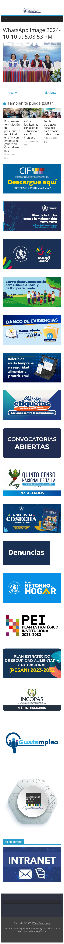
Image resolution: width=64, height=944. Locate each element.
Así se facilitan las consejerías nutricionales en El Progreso (31, 129)
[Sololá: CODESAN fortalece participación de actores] (51, 110)
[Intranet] (32, 848)
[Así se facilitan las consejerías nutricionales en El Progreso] (31, 110)
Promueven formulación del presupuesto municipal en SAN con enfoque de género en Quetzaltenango (12, 135)
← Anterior (11, 92)
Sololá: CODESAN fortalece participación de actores (51, 127)
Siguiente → (52, 92)
